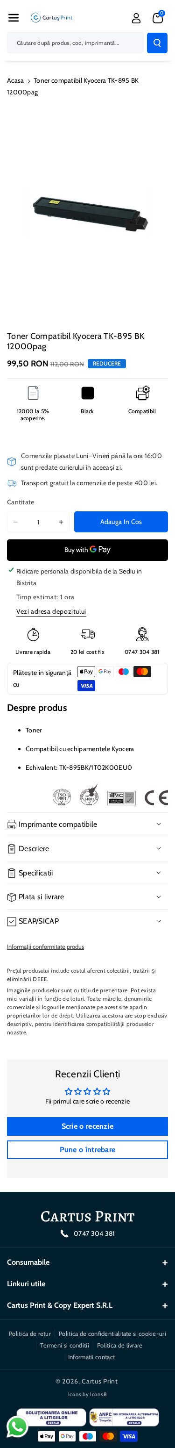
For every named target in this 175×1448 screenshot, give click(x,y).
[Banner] (110, 794)
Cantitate (21, 502)
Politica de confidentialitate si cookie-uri (112, 1333)
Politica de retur (30, 1333)
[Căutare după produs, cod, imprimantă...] (157, 43)
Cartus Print (100, 1381)
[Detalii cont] (136, 18)
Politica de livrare (120, 1345)
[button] (13, 17)
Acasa (15, 80)
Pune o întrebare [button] (88, 1149)
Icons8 (98, 1394)
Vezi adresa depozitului (51, 611)
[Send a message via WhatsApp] (17, 1427)
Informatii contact (91, 1357)
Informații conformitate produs (45, 946)
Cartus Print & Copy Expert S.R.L (59, 1305)
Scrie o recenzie (88, 1126)
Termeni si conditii (64, 1345)
